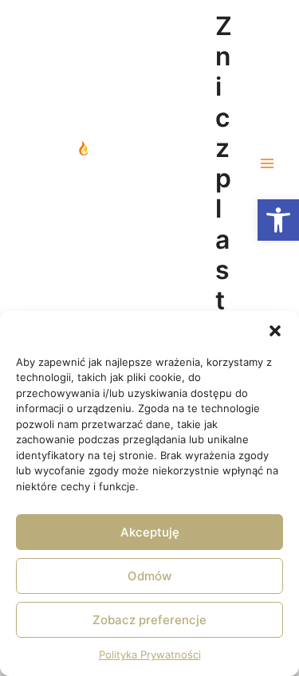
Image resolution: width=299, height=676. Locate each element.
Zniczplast (223, 163)
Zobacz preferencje (149, 619)
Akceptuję (149, 532)
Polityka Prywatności (150, 654)
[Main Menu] (267, 163)
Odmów (149, 576)
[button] (278, 220)
